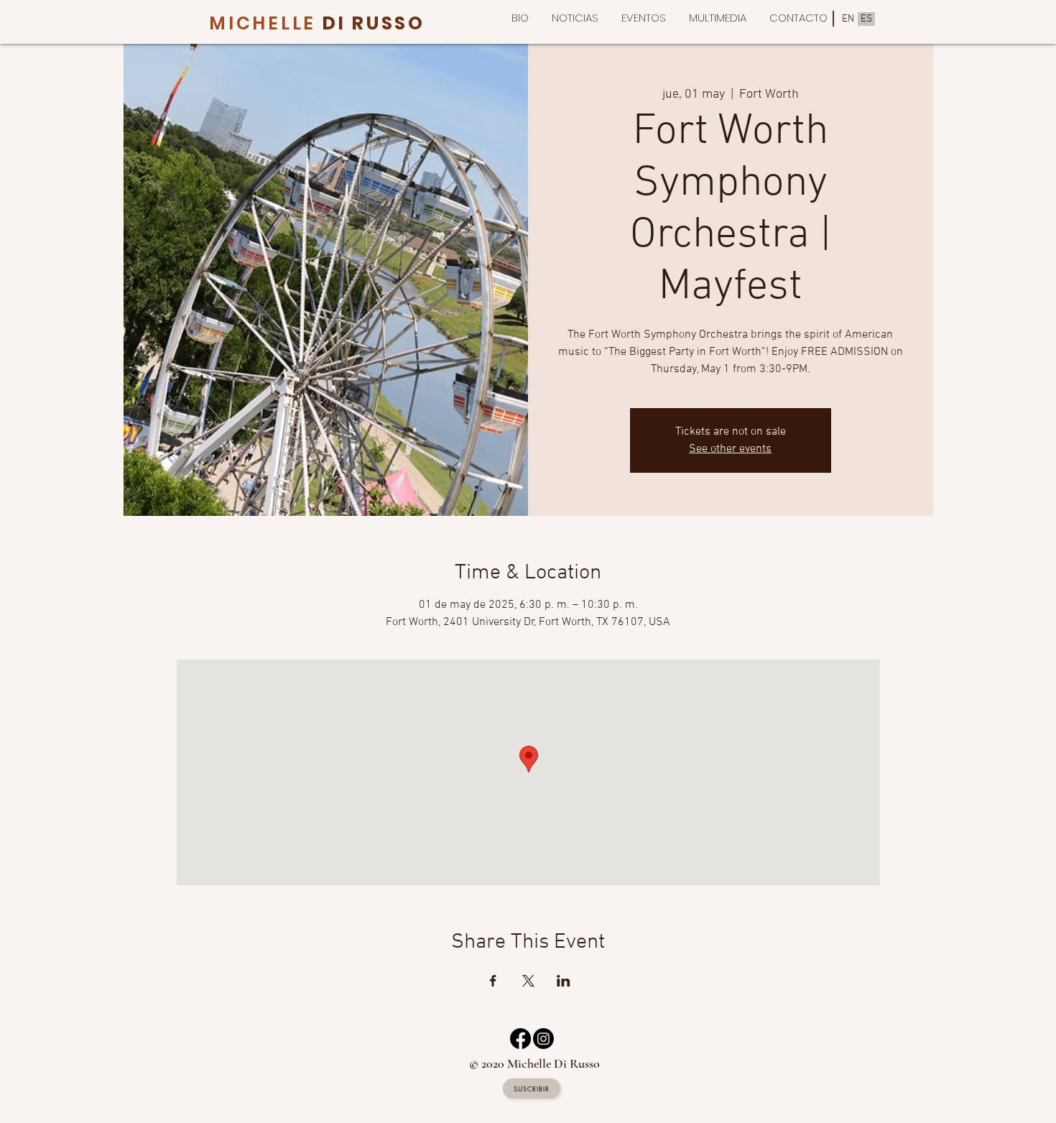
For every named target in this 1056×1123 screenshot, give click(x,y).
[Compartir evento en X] (528, 980)
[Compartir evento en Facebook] (493, 980)
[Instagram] (543, 1038)
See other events (730, 449)
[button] (717, 18)
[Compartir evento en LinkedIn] (563, 980)
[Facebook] (520, 1038)
